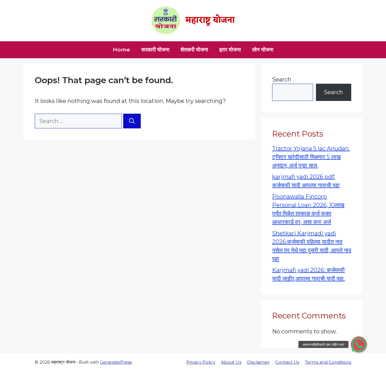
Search (281, 79)
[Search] (132, 121)
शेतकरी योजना (194, 49)
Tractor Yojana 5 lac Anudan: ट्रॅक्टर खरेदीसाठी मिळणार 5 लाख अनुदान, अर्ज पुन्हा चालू (311, 157)
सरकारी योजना (155, 49)
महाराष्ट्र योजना (210, 20)
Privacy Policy (200, 362)
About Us (231, 362)
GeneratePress (116, 362)
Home (121, 49)
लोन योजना (262, 49)
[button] (359, 344)
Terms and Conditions (328, 362)
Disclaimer (258, 362)
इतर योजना (230, 49)
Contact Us (287, 362)
